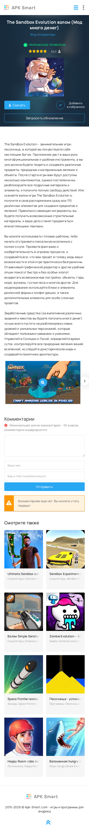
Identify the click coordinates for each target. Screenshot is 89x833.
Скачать (19, 105)
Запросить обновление (45, 118)
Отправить (44, 487)
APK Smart (24, 8)
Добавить (76, 105)
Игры (33, 34)
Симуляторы (47, 34)
